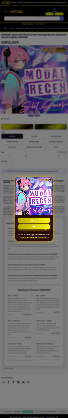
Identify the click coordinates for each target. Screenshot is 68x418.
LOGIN (34, 220)
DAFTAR (34, 227)
